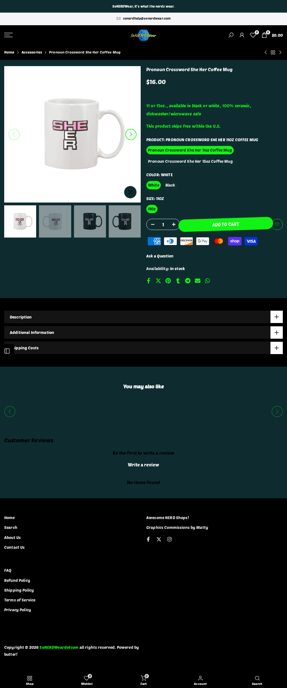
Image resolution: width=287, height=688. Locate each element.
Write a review (143, 464)
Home (9, 52)
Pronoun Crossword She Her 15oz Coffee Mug (190, 161)
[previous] (14, 134)
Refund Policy (17, 580)
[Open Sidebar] (7, 351)
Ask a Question (159, 256)
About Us (12, 537)
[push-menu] (8, 35)
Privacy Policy (17, 609)
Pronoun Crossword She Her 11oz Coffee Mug (190, 150)
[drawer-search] (231, 35)
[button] (277, 224)
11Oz (152, 208)
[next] (130, 134)
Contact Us (14, 547)
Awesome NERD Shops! (167, 517)
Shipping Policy (19, 590)
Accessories (32, 52)
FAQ (7, 570)
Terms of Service (19, 600)
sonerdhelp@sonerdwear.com (147, 18)
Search (10, 527)
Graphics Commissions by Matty (177, 527)
